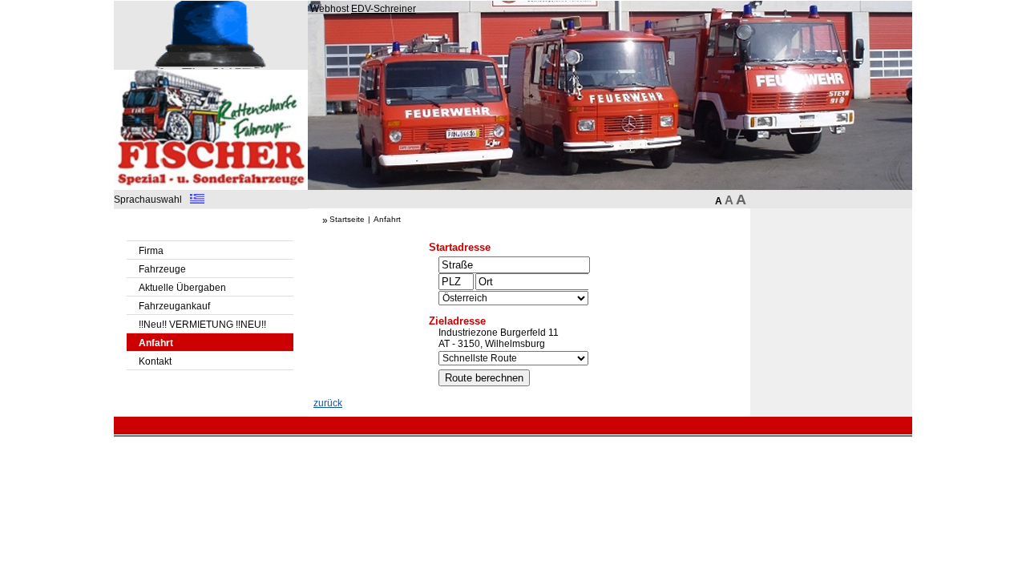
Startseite (347, 219)
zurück (327, 403)
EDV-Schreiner (383, 8)
